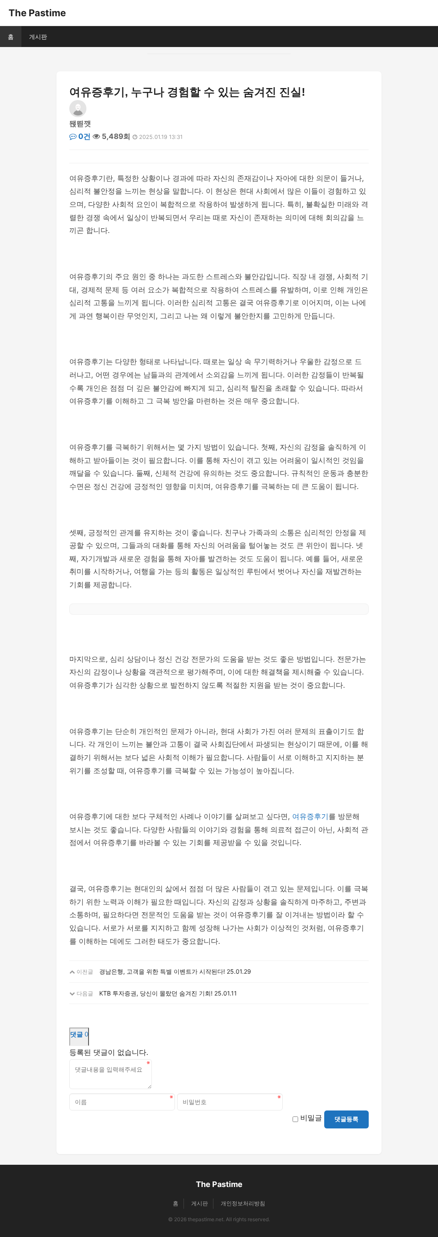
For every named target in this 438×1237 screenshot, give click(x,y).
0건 (84, 136)
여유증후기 (310, 816)
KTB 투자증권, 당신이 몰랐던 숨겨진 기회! (156, 993)
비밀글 (311, 1117)
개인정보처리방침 (243, 1203)
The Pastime (37, 12)
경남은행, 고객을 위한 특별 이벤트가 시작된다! (162, 971)
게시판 (38, 36)
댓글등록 (346, 1119)
